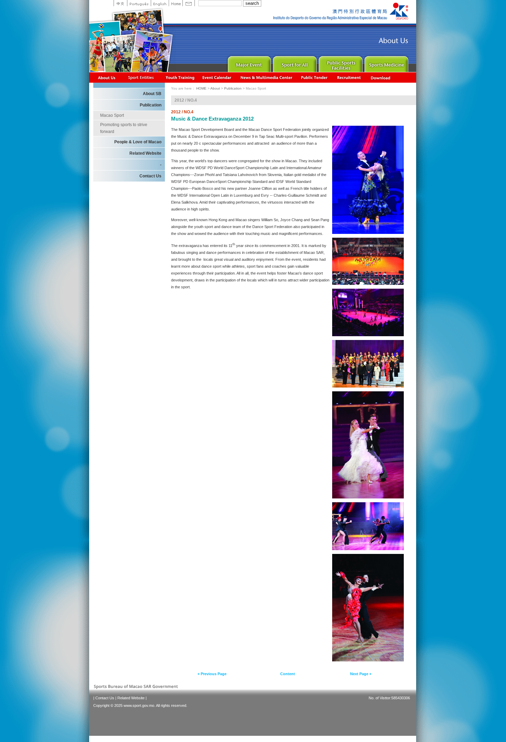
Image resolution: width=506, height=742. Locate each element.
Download (381, 77)
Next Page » (360, 674)
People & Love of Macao (137, 142)
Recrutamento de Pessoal (349, 77)
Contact (188, 3)
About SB (152, 93)
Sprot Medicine (386, 62)
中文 (120, 3)
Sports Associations (141, 77)
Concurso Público (314, 77)
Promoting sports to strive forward (123, 128)
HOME (201, 88)
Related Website (145, 153)
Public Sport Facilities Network (340, 62)
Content (287, 674)
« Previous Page (212, 674)
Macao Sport (112, 115)
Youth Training (180, 77)
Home (175, 3)
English (160, 3)
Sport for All (294, 62)
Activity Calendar (217, 77)
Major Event (248, 62)
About (107, 77)
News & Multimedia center (266, 77)
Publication (150, 105)
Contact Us (150, 176)
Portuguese (139, 3)
